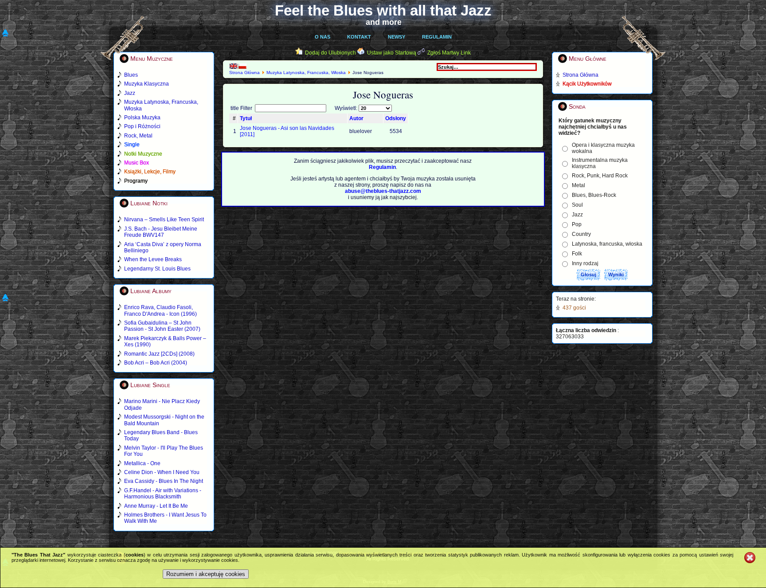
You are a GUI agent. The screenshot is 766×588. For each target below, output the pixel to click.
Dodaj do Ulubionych (330, 53)
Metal (578, 185)
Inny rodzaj (585, 263)
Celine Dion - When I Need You (161, 472)
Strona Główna (244, 72)
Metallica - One (142, 463)
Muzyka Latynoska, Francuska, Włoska (306, 72)
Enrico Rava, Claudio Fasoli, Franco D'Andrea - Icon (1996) (160, 310)
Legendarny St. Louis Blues (157, 269)
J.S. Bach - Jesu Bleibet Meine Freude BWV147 (160, 232)
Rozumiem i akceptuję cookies (205, 574)
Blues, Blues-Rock (594, 195)
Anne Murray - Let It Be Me (156, 506)
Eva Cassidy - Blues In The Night (163, 481)
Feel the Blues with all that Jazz (383, 10)
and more (384, 22)
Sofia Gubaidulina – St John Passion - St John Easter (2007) (162, 326)
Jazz (577, 215)
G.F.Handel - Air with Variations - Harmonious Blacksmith (162, 493)
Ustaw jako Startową (391, 53)
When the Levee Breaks (153, 259)
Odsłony (395, 118)
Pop (577, 224)
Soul (577, 205)
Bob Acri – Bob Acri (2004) (155, 363)
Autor (356, 118)
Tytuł (246, 118)
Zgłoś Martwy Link (449, 53)
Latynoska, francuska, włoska (607, 244)
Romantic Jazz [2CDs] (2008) (159, 354)
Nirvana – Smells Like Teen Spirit (164, 219)
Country (581, 234)
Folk (577, 254)
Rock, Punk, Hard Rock (600, 175)
